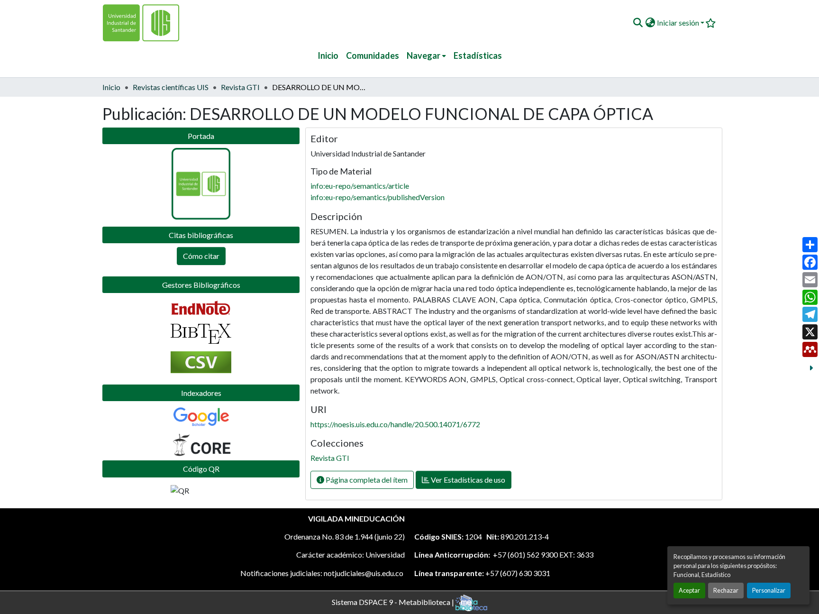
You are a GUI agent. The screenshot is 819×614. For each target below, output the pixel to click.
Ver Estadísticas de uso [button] (467, 479)
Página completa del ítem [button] (366, 479)
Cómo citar (201, 255)
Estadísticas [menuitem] (478, 55)
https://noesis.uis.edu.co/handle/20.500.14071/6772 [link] (395, 424)
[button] (638, 22)
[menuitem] (426, 56)
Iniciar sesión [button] (679, 22)
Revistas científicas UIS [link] (171, 87)
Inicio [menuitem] (328, 55)
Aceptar (689, 590)
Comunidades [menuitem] (372, 55)
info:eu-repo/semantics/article (359, 185)
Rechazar (725, 590)
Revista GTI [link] (240, 87)
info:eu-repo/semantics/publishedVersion (377, 197)
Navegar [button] (423, 55)
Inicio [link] (111, 87)
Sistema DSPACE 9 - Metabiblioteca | (393, 601)
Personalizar (768, 590)
